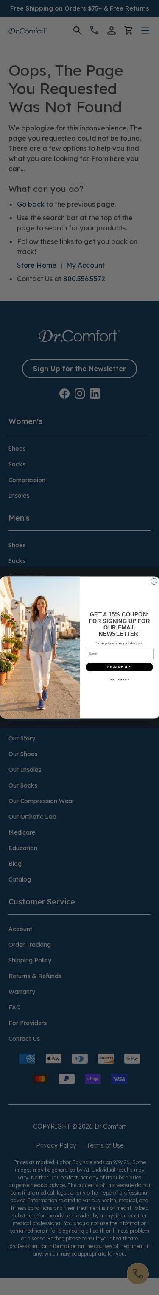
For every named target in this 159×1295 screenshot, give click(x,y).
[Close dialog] (154, 581)
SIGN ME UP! (119, 667)
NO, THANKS (119, 679)
